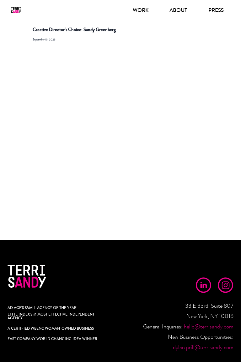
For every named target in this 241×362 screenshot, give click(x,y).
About (178, 10)
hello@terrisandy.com (208, 327)
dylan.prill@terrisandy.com (203, 347)
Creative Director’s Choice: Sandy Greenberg (74, 29)
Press (216, 10)
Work (141, 10)
